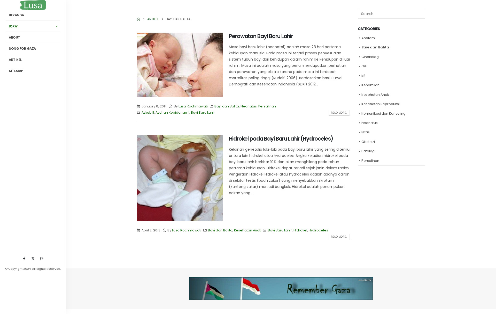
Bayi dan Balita (226, 106)
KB (363, 75)
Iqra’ (13, 26)
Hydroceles (318, 230)
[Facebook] (24, 258)
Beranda (16, 15)
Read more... (339, 113)
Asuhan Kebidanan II (172, 112)
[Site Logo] (33, 5)
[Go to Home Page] (138, 19)
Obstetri (368, 141)
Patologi (368, 151)
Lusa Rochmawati (193, 106)
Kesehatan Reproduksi (380, 103)
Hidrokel (300, 230)
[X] (33, 258)
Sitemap (16, 70)
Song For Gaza (22, 48)
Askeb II (148, 112)
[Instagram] (41, 258)
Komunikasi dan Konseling (383, 113)
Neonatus (249, 106)
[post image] (180, 65)
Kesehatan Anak (247, 230)
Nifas (365, 132)
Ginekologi (370, 56)
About (14, 37)
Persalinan (267, 106)
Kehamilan (370, 85)
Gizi (364, 66)
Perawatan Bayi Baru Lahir (261, 36)
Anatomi (368, 37)
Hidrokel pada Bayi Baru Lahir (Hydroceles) (281, 138)
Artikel (15, 59)
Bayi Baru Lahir (203, 112)
